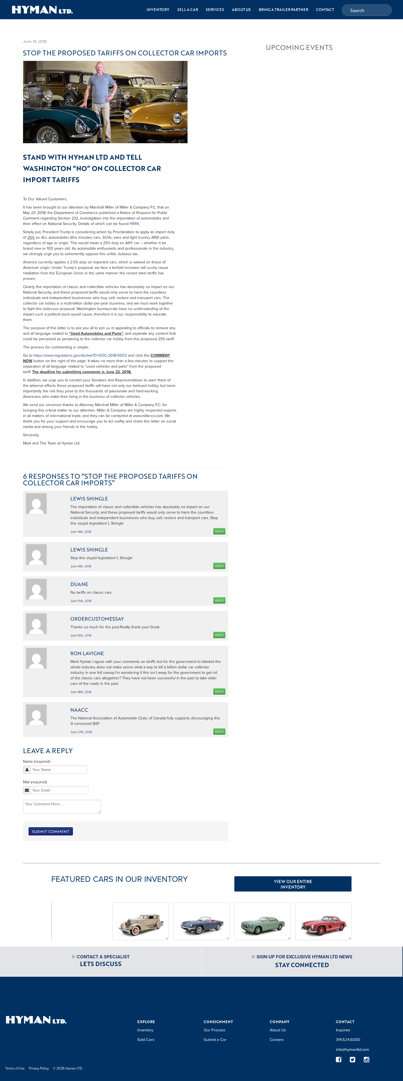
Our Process (214, 1030)
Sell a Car (187, 9)
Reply (219, 531)
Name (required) (36, 761)
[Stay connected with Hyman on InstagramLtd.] (366, 1059)
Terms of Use (15, 1068)
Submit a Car (215, 1039)
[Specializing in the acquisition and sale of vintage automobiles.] (42, 9)
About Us (241, 9)
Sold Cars (145, 1039)
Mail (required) (35, 782)
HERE (134, 223)
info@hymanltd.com (352, 1049)
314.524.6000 (348, 1039)
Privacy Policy (39, 1068)
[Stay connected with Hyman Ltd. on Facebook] (339, 1059)
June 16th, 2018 (81, 635)
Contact (325, 9)
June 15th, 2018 (81, 601)
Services (215, 9)
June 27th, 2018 (81, 732)
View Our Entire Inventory (293, 884)
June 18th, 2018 (81, 692)
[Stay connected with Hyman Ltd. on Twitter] (352, 1059)
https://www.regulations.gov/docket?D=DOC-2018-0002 (80, 355)
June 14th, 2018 (80, 532)
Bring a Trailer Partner (283, 9)
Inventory (158, 9)
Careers (277, 1039)
